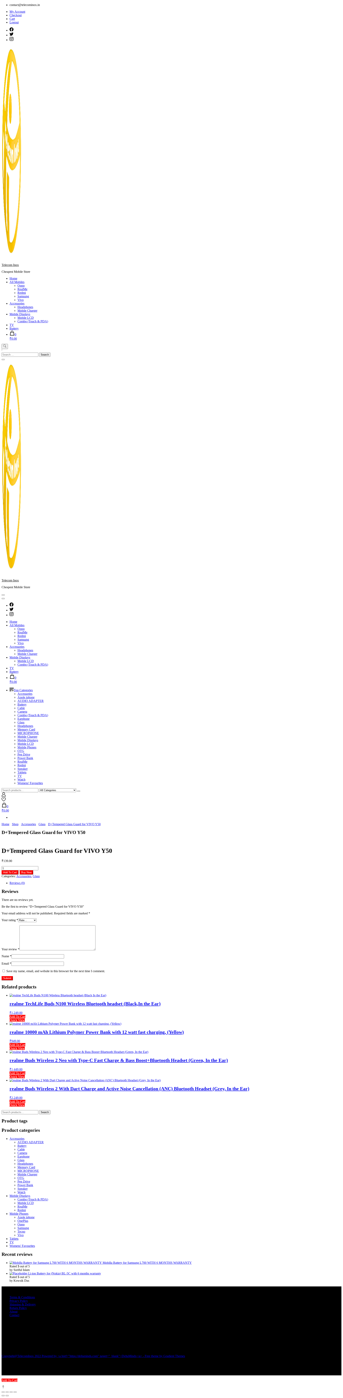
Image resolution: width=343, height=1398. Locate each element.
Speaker (22, 768)
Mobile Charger (27, 310)
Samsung (23, 296)
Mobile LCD (25, 317)
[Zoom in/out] (3, 1392)
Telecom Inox (10, 265)
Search (45, 1112)
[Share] (11, 1392)
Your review (10, 949)
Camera (22, 711)
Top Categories (23, 690)
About (13, 1311)
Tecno (21, 1231)
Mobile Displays (20, 314)
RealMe (22, 289)
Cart (12, 18)
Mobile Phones (26, 747)
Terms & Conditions (22, 1297)
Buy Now (26, 872)
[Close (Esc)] (15, 1392)
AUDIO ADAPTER (30, 701)
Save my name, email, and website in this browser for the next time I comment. (55, 971)
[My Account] (4, 795)
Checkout (16, 15)
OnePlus (22, 1221)
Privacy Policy (19, 1301)
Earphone (23, 718)
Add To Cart (10, 872)
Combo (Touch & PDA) (32, 321)
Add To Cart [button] (17, 1016)
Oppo (21, 285)
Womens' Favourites (30, 783)
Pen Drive (23, 754)
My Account (17, 11)
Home (13, 278)
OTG (20, 751)
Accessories (17, 303)
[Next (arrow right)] (7, 1395)
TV (12, 325)
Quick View (17, 1020)
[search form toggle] (5, 346)
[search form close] (3, 359)
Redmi (21, 292)
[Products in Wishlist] (4, 800)
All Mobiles (17, 282)
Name (7, 956)
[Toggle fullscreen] (7, 1392)
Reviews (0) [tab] (17, 883)
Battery (14, 328)
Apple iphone (26, 697)
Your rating (10, 920)
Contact (14, 1315)
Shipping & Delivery (23, 1304)
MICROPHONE (28, 733)
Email (6, 963)
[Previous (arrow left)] (3, 1395)
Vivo (20, 300)
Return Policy (18, 1308)
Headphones (25, 307)
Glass (20, 722)
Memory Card (26, 729)
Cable (21, 708)
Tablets (21, 772)
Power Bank (25, 758)
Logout (14, 22)
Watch (21, 779)
